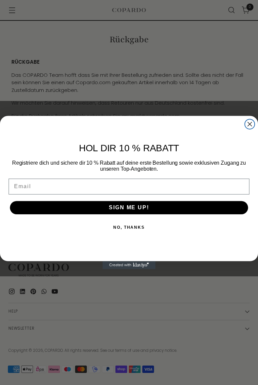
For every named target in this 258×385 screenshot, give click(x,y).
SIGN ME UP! (129, 207)
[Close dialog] (250, 124)
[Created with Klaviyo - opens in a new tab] (129, 265)
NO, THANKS (129, 227)
